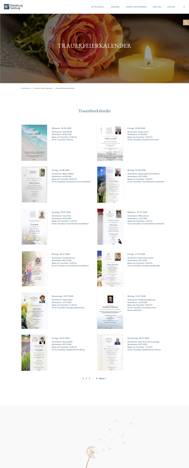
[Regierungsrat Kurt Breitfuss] (110, 185)
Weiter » (102, 378)
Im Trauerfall (97, 7)
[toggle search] (184, 7)
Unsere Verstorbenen (136, 7)
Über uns (157, 7)
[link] (13, 7)
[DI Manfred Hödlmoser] (110, 311)
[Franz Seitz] (34, 227)
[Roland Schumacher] (110, 269)
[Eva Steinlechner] (34, 269)
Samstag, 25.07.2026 (61, 212)
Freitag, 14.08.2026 (60, 170)
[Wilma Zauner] (110, 227)
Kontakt (171, 7)
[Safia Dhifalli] (34, 143)
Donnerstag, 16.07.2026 (62, 296)
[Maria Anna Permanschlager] (110, 353)
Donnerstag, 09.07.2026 (138, 338)
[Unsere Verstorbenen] (43, 88)
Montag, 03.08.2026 (136, 170)
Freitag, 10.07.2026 (60, 338)
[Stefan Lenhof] (110, 143)
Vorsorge (115, 7)
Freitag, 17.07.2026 (136, 254)
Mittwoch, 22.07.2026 (137, 212)
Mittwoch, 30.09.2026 (61, 128)
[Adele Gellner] (34, 311)
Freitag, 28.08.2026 (136, 128)
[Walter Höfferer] (34, 185)
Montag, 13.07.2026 (136, 296)
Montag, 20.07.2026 (61, 254)
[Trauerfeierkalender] (65, 88)
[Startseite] (26, 88)
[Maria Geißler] (34, 353)
